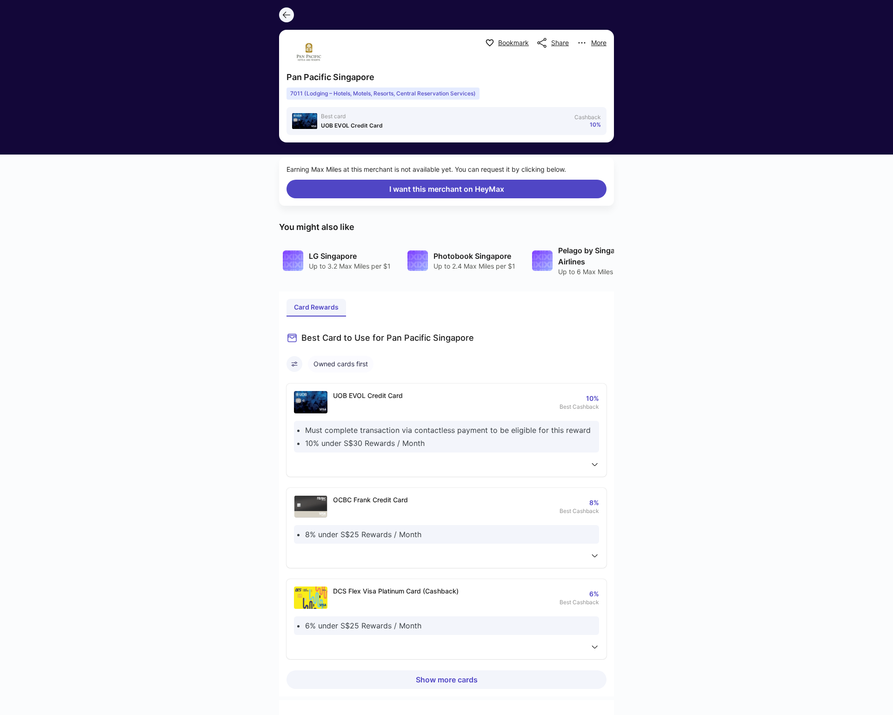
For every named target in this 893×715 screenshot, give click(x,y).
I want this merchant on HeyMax (446, 189)
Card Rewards (316, 307)
